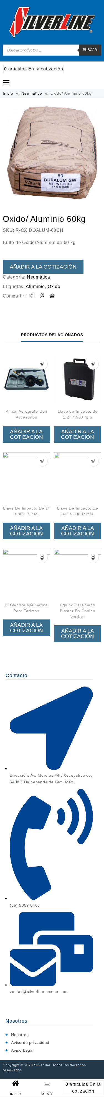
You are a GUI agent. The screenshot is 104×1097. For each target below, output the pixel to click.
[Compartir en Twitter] (42, 296)
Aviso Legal (22, 1050)
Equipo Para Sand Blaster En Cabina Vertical (77, 611)
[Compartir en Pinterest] (52, 296)
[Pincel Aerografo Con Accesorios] (26, 379)
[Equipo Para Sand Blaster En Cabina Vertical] (78, 573)
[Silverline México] (52, 22)
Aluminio (35, 286)
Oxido (54, 286)
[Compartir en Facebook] (32, 296)
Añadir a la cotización (43, 267)
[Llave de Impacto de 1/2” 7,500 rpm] (78, 379)
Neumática (31, 93)
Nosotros (20, 1034)
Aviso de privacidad (30, 1042)
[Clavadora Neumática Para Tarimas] (26, 573)
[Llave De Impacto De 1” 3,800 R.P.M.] (26, 476)
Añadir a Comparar (41, 364)
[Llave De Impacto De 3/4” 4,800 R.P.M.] (78, 476)
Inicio (8, 93)
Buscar (90, 49)
